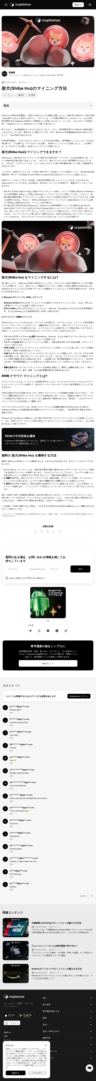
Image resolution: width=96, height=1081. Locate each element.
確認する (15, 1073)
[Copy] (66, 631)
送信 (80, 569)
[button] (48, 105)
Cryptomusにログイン (79, 696)
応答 (11, 713)
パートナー (37, 1073)
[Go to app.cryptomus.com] (20, 5)
